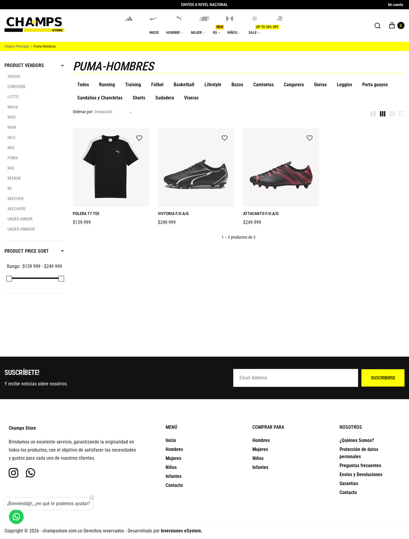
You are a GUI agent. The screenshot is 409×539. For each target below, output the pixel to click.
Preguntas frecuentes (360, 465)
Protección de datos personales (359, 452)
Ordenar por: (83, 112)
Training (133, 84)
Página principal (16, 46)
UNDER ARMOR (19, 218)
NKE (11, 147)
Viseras (191, 98)
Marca (12, 107)
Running (107, 84)
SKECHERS (16, 208)
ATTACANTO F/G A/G (260, 213)
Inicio (171, 440)
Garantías (349, 483)
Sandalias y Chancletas (99, 98)
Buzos (237, 84)
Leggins (344, 84)
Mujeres (173, 458)
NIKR (11, 127)
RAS (10, 168)
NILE (11, 137)
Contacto (174, 485)
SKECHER (15, 198)
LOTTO (13, 96)
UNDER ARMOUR (21, 229)
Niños (171, 467)
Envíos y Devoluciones (361, 474)
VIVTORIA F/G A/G (173, 213)
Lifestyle (213, 84)
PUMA (12, 157)
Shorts (139, 98)
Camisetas (263, 84)
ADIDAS (13, 76)
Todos (83, 84)
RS (9, 188)
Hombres (174, 449)
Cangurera (294, 84)
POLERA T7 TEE (86, 213)
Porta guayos (375, 84)
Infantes (173, 476)
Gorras (320, 84)
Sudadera (164, 98)
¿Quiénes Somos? (357, 440)
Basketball (184, 84)
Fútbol (157, 84)
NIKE (11, 117)
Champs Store (22, 428)
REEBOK (14, 178)
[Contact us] (16, 516)
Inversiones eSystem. (181, 531)
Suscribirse (383, 378)
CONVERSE (16, 86)
